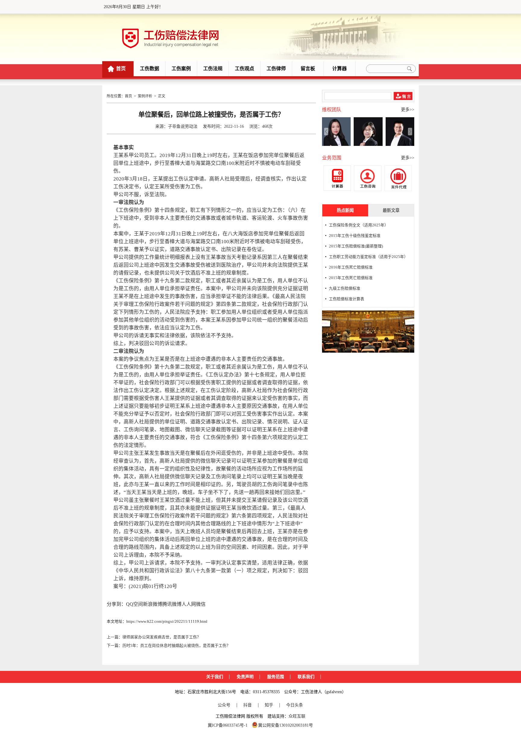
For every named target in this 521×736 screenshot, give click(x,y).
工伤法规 (213, 68)
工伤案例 (181, 68)
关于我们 (214, 677)
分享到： (116, 604)
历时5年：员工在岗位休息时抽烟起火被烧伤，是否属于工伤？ (176, 645)
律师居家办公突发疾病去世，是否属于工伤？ (161, 637)
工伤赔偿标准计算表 (346, 299)
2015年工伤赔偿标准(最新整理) (356, 246)
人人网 (189, 604)
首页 (121, 68)
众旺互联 (297, 716)
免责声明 (245, 677)
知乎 (269, 705)
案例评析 (145, 96)
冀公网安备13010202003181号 (285, 725)
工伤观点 (244, 68)
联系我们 (306, 677)
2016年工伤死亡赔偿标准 (351, 267)
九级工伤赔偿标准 (344, 288)
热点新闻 (345, 210)
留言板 (308, 68)
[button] (410, 131)
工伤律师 (276, 68)
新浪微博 (152, 604)
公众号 (224, 705)
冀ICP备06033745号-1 (228, 725)
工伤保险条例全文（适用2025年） (358, 225)
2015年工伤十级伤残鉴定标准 (354, 236)
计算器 (339, 68)
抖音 (247, 705)
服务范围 (275, 677)
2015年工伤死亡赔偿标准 (351, 278)
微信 (201, 604)
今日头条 (294, 705)
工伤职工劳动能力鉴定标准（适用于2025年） (368, 257)
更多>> (407, 109)
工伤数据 (149, 68)
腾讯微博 (172, 604)
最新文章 (391, 210)
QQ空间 (134, 604)
